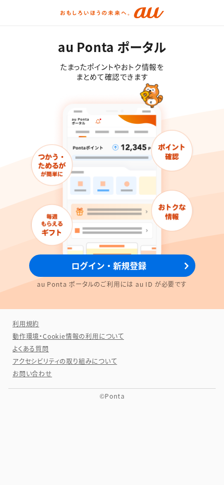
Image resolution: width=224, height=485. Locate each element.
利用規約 (26, 323)
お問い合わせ (32, 373)
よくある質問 (31, 348)
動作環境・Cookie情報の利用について (68, 335)
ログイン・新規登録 (108, 265)
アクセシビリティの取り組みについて (65, 360)
